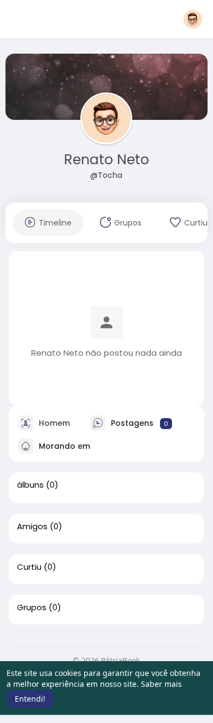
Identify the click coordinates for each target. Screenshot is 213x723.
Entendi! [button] (30, 698)
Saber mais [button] (161, 684)
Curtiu (29, 567)
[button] (193, 19)
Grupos (31, 607)
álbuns (30, 485)
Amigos (32, 526)
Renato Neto (106, 159)
